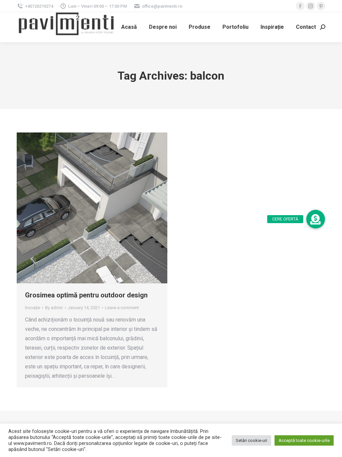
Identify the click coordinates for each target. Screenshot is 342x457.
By (54, 307)
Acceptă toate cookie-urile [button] (304, 440)
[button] (315, 219)
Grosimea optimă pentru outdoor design (86, 295)
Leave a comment (122, 307)
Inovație (32, 307)
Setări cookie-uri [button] (251, 440)
